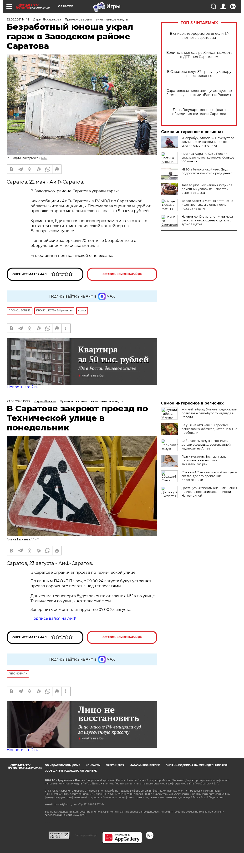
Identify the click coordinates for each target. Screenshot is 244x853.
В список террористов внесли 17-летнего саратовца (199, 36)
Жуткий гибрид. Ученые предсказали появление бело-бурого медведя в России (209, 413)
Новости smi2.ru (22, 387)
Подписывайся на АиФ (53, 618)
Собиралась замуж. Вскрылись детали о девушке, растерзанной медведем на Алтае (206, 444)
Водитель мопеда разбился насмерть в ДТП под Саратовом (199, 55)
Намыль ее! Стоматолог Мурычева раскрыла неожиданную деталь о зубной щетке (207, 220)
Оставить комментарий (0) (122, 274)
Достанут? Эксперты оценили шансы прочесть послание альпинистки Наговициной (209, 491)
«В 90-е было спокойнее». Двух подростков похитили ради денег (207, 171)
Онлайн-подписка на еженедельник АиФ (197, 765)
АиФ (44, 158)
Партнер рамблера (86, 835)
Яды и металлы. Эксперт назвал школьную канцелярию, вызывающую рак (205, 460)
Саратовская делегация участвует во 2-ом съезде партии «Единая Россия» (199, 93)
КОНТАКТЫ (93, 765)
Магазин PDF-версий (145, 765)
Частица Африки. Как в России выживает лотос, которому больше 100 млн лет (208, 157)
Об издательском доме (62, 765)
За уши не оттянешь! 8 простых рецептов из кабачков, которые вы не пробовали (209, 428)
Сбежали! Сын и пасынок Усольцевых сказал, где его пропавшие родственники (209, 476)
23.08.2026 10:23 (18, 401)
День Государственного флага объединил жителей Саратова (199, 112)
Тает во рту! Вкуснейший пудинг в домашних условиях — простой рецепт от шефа (207, 189)
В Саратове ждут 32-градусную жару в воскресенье (199, 74)
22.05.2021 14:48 (18, 19)
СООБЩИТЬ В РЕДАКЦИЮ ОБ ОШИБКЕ (71, 770)
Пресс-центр (115, 765)
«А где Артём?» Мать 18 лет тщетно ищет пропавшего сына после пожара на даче (207, 204)
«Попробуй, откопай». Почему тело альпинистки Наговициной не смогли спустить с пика (208, 141)
